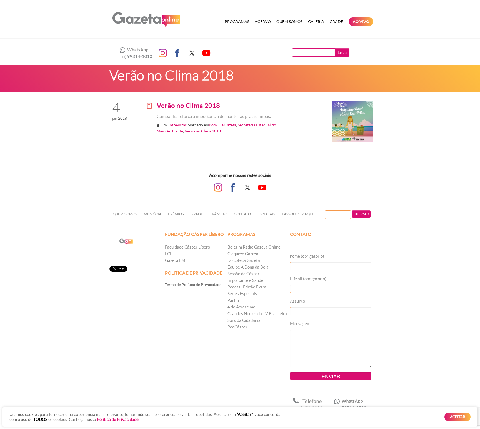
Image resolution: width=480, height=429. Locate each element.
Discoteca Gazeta (244, 260)
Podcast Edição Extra (247, 287)
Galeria (316, 21)
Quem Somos (289, 21)
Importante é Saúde (245, 280)
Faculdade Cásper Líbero (187, 247)
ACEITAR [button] (457, 417)
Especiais (266, 214)
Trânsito (218, 214)
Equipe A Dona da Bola (248, 267)
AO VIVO (361, 21)
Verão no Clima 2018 (188, 105)
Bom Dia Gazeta (222, 125)
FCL (168, 253)
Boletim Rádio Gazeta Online (254, 247)
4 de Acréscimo (241, 307)
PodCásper (238, 327)
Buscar (342, 52)
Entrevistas (177, 125)
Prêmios (176, 214)
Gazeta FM (175, 260)
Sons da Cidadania (244, 320)
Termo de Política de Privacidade (193, 284)
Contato (242, 214)
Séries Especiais (242, 293)
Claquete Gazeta (243, 253)
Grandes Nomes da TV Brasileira (257, 313)
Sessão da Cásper (243, 273)
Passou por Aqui (297, 214)
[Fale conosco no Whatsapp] (134, 53)
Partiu (233, 300)
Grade (336, 21)
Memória (152, 214)
